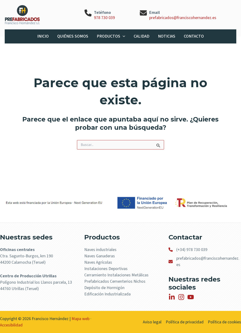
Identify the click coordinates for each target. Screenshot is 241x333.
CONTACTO (194, 36)
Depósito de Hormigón (104, 288)
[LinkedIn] (172, 297)
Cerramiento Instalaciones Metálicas (116, 275)
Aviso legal (152, 322)
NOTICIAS (166, 36)
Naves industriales (100, 250)
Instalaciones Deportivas (106, 269)
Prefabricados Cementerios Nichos (114, 281)
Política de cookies (224, 322)
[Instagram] (181, 297)
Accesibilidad (11, 325)
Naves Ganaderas (99, 256)
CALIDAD (141, 36)
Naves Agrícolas (98, 262)
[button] (122, 36)
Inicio (43, 36)
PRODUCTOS (108, 36)
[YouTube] (190, 297)
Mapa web (80, 319)
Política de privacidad (185, 322)
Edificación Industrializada (107, 294)
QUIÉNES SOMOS (72, 36)
